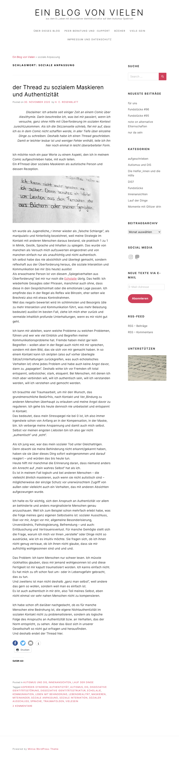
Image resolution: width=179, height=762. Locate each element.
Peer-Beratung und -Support (87, 31)
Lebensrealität (79, 694)
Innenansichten (60, 682)
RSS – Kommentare (140, 332)
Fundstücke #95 (138, 115)
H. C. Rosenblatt (66, 102)
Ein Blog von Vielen (89, 12)
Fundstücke (135, 188)
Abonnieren (140, 298)
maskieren (98, 694)
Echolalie (70, 278)
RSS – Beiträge (137, 326)
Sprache (36, 701)
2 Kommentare (23, 706)
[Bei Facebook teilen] (15, 643)
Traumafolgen (53, 701)
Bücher (119, 31)
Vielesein (72, 701)
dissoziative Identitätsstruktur (63, 690)
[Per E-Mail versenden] (30, 643)
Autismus (76, 687)
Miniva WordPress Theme (43, 749)
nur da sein (135, 132)
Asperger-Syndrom (34, 687)
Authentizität (59, 687)
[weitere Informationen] (38, 643)
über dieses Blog (47, 31)
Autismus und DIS (35, 682)
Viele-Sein (137, 31)
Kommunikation (23, 694)
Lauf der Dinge (83, 682)
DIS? (131, 181)
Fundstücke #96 (138, 109)
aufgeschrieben (138, 158)
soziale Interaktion (73, 697)
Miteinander (21, 697)
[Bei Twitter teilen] (23, 643)
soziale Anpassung (44, 697)
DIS (86, 687)
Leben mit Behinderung (51, 694)
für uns (132, 103)
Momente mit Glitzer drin (144, 206)
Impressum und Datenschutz (89, 39)
